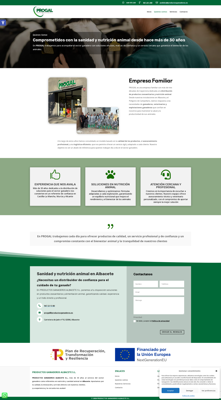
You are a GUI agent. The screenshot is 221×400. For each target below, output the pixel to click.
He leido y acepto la (152, 321)
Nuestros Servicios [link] (123, 383)
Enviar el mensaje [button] (172, 332)
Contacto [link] (184, 11)
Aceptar (170, 390)
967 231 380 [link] (147, 3)
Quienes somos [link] (160, 11)
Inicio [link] (149, 11)
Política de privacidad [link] (160, 321)
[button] (216, 371)
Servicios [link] (173, 11)
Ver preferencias (208, 390)
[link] (3, 23)
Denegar (189, 390)
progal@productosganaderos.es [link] (58, 312)
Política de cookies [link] (188, 396)
